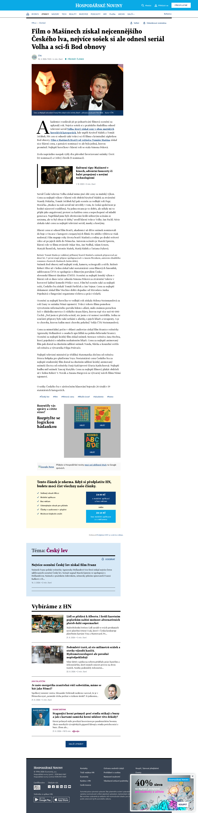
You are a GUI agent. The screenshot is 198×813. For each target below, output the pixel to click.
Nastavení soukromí (112, 777)
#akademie (98, 396)
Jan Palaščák (38, 681)
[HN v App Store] (61, 799)
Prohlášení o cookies (112, 773)
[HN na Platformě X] (49, 786)
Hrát (82, 425)
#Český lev (44, 396)
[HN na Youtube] (69, 786)
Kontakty (84, 768)
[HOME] (28, 14)
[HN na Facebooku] (53, 786)
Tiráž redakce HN (87, 773)
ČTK (40, 55)
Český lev (57, 551)
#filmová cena (67, 396)
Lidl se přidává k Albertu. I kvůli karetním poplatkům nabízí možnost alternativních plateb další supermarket (93, 619)
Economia (84, 777)
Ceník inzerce (85, 785)
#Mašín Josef (84, 396)
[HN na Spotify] (65, 786)
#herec (110, 396)
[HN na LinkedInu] (61, 786)
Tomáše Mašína (101, 140)
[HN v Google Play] (43, 799)
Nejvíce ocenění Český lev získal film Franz (64, 565)
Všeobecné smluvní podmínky (116, 781)
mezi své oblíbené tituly (96, 465)
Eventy (138, 773)
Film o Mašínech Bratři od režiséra (71, 140)
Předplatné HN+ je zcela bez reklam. (110, 535)
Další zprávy (76, 744)
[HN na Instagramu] (57, 786)
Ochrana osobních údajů (114, 768)
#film (55, 396)
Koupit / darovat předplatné (147, 768)
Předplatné (181, 5)
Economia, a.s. (51, 772)
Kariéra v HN (85, 781)
